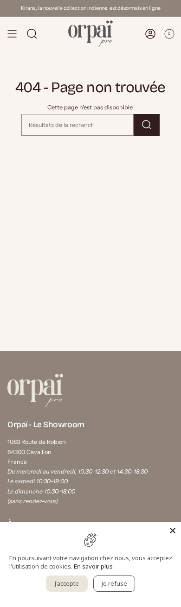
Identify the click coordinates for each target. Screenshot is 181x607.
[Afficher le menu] (12, 34)
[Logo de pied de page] (35, 390)
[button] (32, 34)
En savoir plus (93, 566)
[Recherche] (147, 125)
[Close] (172, 530)
